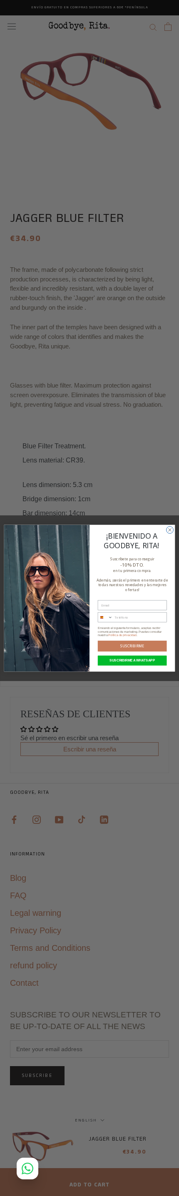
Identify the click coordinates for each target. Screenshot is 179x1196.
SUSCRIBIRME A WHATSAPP (132, 660)
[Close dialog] (170, 529)
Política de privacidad (122, 635)
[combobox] (105, 617)
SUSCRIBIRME (132, 646)
